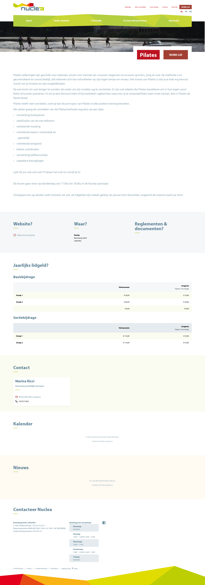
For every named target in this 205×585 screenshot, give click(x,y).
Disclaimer (54, 569)
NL (182, 11)
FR (186, 11)
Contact (165, 7)
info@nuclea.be (25, 525)
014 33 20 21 (40, 525)
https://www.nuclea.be (26, 235)
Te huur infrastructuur (135, 20)
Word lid (174, 7)
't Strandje (96, 20)
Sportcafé (174, 20)
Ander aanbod (61, 20)
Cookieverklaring (41, 569)
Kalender (128, 7)
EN (190, 11)
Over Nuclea (154, 7)
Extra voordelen (140, 7)
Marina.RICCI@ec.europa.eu (30, 397)
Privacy (29, 569)
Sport (29, 20)
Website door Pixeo (70, 569)
